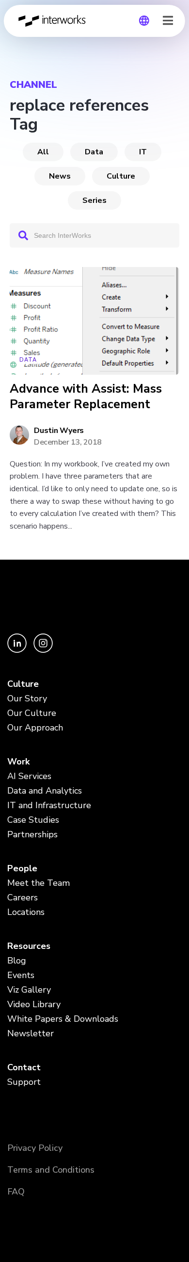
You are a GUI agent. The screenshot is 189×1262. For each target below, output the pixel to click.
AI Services (29, 776)
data (94, 152)
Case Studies (33, 820)
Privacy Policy (35, 1148)
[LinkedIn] (18, 650)
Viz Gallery (29, 990)
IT (143, 152)
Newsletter (30, 1033)
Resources (28, 946)
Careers (22, 897)
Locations (26, 912)
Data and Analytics (44, 791)
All (43, 152)
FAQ (16, 1191)
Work (18, 761)
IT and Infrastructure (49, 805)
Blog (16, 960)
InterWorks (54, 21)
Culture (121, 176)
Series (94, 200)
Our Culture (31, 713)
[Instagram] (43, 650)
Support (24, 1082)
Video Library (34, 1004)
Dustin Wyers (59, 430)
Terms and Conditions (50, 1170)
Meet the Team (38, 883)
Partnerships (32, 834)
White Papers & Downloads (62, 1019)
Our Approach (35, 727)
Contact (24, 1067)
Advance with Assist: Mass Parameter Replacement (86, 397)
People (22, 868)
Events (20, 975)
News (60, 176)
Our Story (27, 698)
